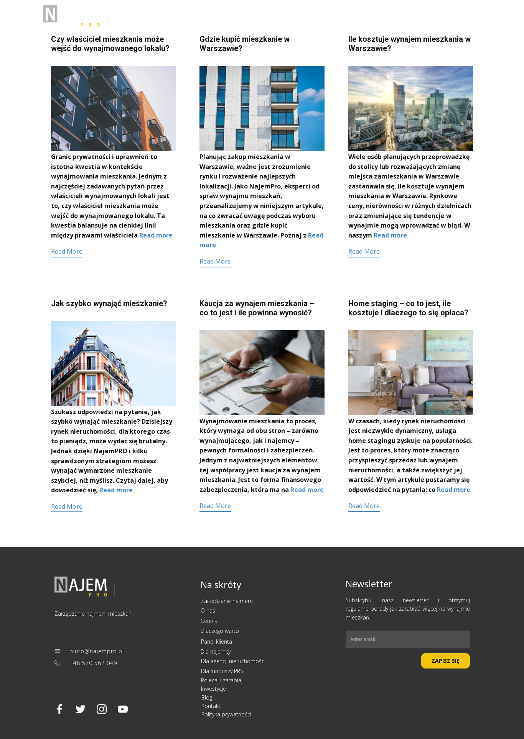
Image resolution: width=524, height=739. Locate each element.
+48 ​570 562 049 (92, 663)
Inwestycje (310, 16)
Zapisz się (446, 660)
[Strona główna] (84, 588)
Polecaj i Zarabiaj (260, 16)
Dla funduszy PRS (222, 671)
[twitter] (81, 709)
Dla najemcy (385, 16)
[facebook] (59, 709)
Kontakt (346, 16)
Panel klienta (444, 16)
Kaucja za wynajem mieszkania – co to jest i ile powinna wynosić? (256, 308)
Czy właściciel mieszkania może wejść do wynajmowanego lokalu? (110, 43)
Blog (206, 697)
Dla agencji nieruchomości (233, 661)
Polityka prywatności (226, 714)
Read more (156, 235)
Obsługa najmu (174, 16)
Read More (66, 251)
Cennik (215, 16)
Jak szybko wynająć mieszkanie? (109, 303)
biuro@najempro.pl (96, 651)
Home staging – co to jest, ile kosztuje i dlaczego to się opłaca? (408, 308)
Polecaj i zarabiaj (221, 680)
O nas (209, 610)
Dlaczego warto (220, 630)
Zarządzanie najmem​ (227, 601)
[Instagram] (102, 709)
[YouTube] (123, 709)
